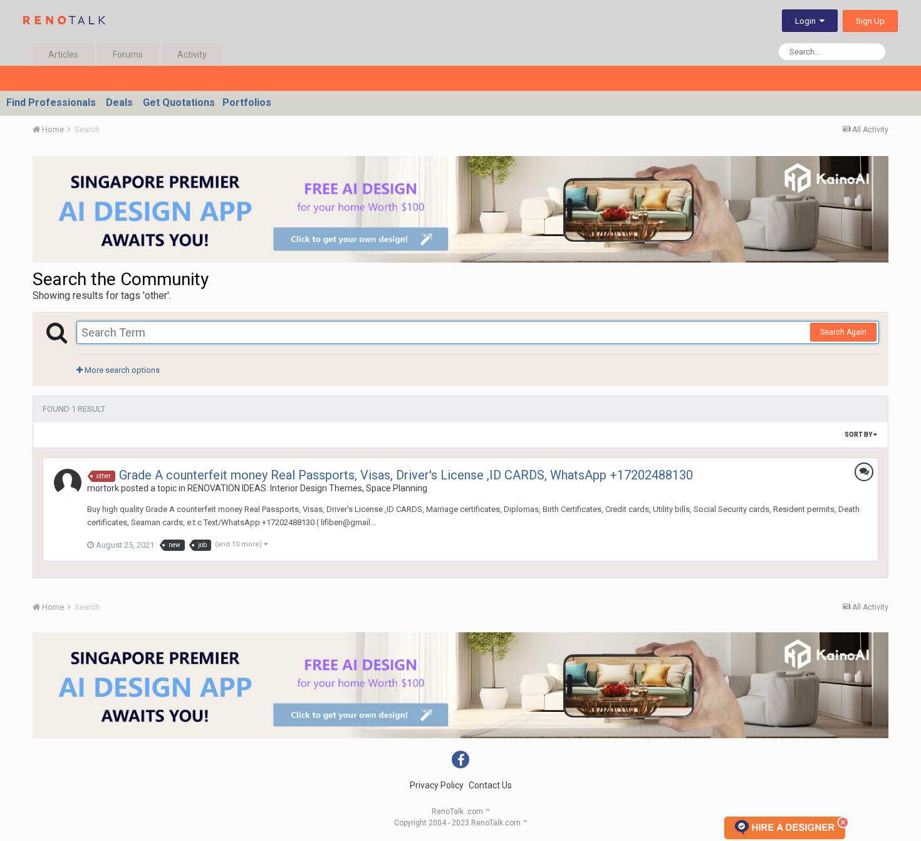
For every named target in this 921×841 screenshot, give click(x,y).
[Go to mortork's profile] (67, 482)
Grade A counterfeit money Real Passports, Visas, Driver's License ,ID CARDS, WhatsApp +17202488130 (406, 475)
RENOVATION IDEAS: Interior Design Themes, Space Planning (307, 488)
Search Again (843, 332)
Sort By (859, 434)
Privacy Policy (437, 785)
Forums (128, 55)
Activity (192, 55)
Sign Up (870, 21)
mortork (103, 488)
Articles (63, 55)
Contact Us (490, 785)
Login (807, 21)
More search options (121, 370)
